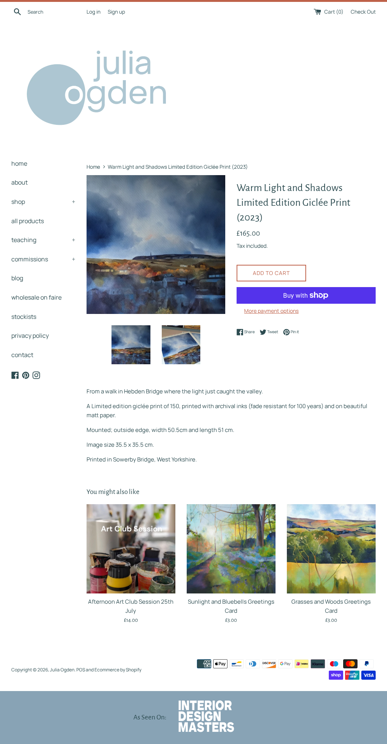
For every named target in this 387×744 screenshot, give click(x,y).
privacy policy (30, 335)
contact (22, 355)
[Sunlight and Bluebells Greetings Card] (231, 548)
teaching (43, 240)
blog (17, 278)
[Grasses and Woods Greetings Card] (331, 548)
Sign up (116, 11)
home (19, 163)
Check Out (363, 11)
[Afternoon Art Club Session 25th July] (131, 548)
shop (43, 201)
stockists (23, 316)
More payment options (271, 310)
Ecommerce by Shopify (117, 669)
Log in (94, 11)
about (19, 182)
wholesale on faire (36, 297)
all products (27, 221)
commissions (43, 259)
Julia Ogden (62, 669)
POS (80, 669)
